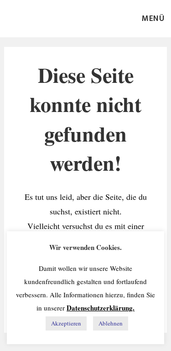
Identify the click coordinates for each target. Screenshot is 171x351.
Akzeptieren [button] (66, 323)
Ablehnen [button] (110, 323)
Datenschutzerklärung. (101, 308)
